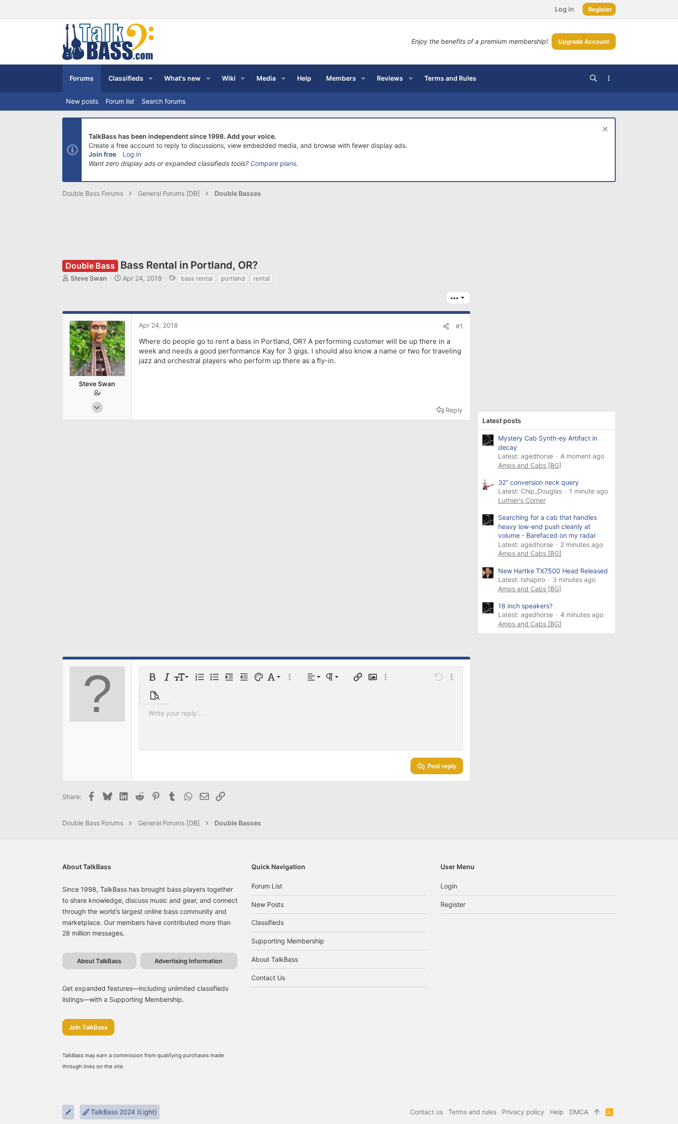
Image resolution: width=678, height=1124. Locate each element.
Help (557, 1112)
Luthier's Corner (522, 500)
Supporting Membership (287, 941)
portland (233, 278)
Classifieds (267, 922)
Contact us (268, 978)
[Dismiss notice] (604, 130)
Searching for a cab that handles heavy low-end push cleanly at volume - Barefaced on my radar (547, 526)
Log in (132, 154)
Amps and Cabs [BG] (529, 465)
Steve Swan (89, 278)
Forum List (266, 886)
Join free (102, 154)
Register (452, 904)
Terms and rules (472, 1112)
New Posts (267, 904)
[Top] (597, 1112)
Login (448, 886)
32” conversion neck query (538, 482)
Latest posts (501, 420)
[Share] (446, 326)
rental (261, 278)
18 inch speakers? (525, 606)
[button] (150, 78)
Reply (454, 410)
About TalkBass (274, 959)
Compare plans (273, 163)
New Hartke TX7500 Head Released (553, 571)
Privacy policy (523, 1112)
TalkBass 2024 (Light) (123, 1112)
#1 (459, 326)
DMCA (578, 1112)
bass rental (197, 278)
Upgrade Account (583, 41)
